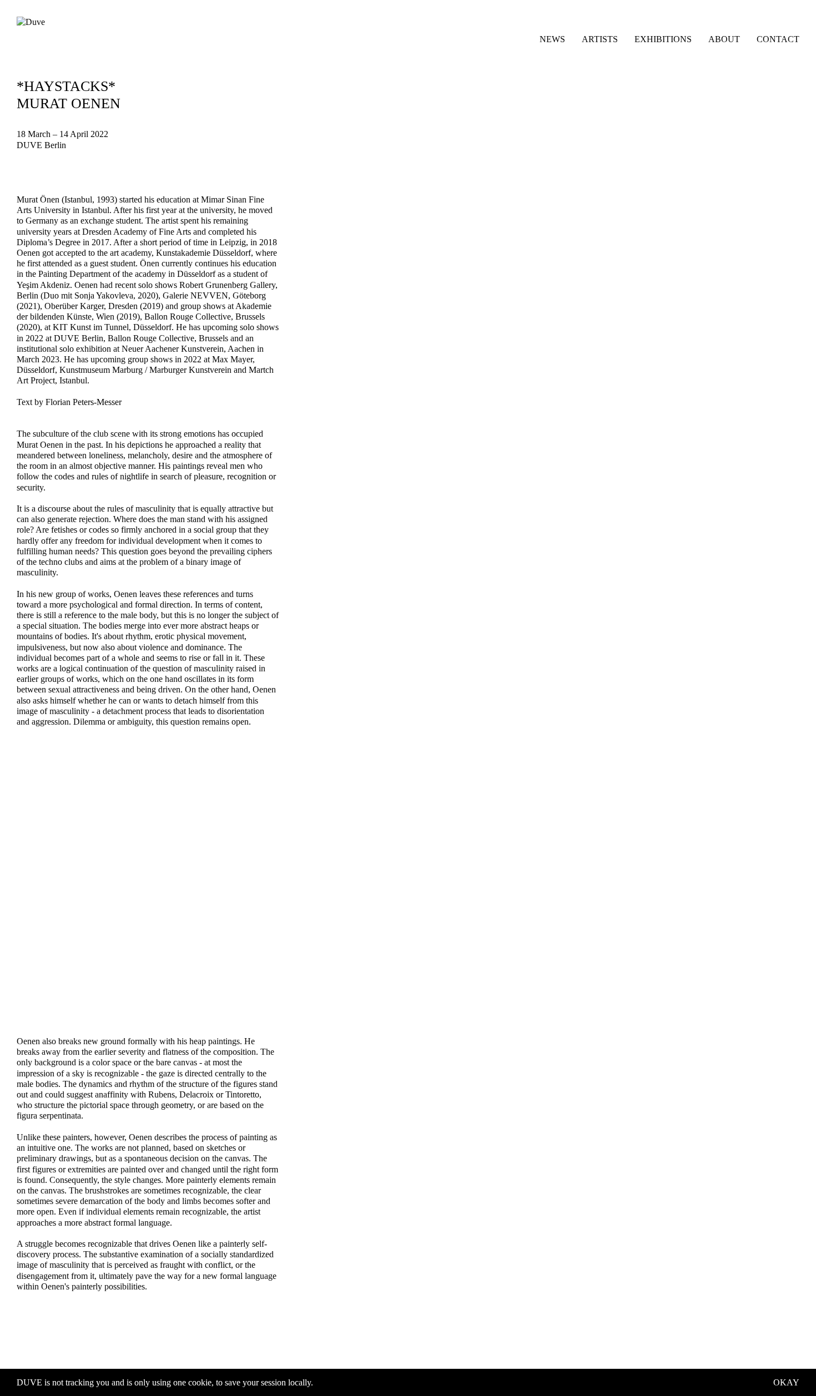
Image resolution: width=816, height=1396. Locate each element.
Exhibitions (663, 39)
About (724, 39)
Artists (600, 39)
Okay (786, 1382)
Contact (778, 39)
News (552, 39)
